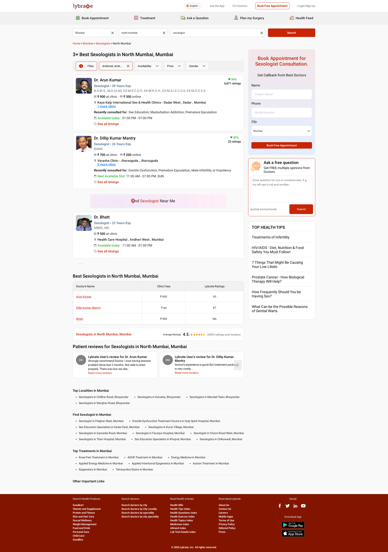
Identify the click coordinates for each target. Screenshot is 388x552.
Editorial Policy (227, 528)
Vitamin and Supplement (87, 508)
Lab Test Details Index (183, 531)
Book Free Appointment (272, 5)
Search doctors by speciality (137, 512)
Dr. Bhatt (102, 217)
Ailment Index (178, 528)
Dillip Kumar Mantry (88, 307)
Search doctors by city (134, 505)
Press (222, 531)
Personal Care (81, 531)
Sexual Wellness (82, 520)
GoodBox (78, 539)
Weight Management (84, 524)
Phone (255, 103)
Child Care (78, 535)
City (254, 122)
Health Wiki (176, 505)
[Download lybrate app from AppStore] (293, 536)
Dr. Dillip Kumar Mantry (115, 138)
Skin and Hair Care (83, 516)
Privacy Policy (227, 524)
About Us (224, 505)
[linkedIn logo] (295, 507)
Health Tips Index (180, 508)
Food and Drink (81, 528)
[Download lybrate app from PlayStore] (293, 527)
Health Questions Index (183, 512)
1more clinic (106, 106)
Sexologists (103, 43)
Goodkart (78, 505)
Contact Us (225, 508)
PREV (81, 263)
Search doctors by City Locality (139, 508)
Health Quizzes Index (182, 516)
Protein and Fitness (84, 512)
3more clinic (106, 164)
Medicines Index (179, 524)
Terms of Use (226, 520)
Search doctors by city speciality (140, 516)
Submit (301, 209)
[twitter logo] (287, 507)
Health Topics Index (181, 520)
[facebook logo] (279, 507)
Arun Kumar (83, 296)
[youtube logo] (303, 507)
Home (76, 43)
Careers (223, 512)
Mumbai (88, 43)
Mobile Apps (226, 516)
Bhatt (79, 318)
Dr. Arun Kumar (107, 80)
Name (255, 85)
